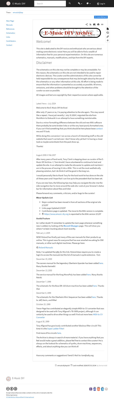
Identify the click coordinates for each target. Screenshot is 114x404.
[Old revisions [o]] (108, 32)
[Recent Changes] (90, 24)
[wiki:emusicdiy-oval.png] (70, 32)
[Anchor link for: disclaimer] (53, 62)
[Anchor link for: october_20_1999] (51, 304)
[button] (80, 3)
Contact (9, 45)
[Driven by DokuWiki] (106, 389)
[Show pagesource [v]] (108, 28)
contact (99, 128)
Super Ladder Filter (55, 328)
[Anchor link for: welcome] (53, 41)
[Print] (98, 24)
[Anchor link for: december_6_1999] (52, 293)
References (10, 29)
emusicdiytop (18, 12)
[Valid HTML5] (98, 389)
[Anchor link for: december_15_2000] (53, 259)
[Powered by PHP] (94, 389)
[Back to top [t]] (108, 40)
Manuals (9, 25)
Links (8, 37)
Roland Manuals (46, 247)
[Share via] (86, 24)
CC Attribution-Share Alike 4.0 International (20, 397)
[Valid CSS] (102, 389)
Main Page (10, 21)
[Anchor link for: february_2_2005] (51, 233)
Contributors (11, 41)
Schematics (10, 33)
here (101, 263)
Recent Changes (71, 225)
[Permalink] (102, 24)
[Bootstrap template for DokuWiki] (90, 389)
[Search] (70, 4)
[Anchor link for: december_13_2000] (53, 270)
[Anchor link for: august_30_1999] (50, 321)
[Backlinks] (108, 36)
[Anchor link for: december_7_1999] (52, 281)
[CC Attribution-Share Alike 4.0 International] (11, 388)
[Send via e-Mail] (94, 24)
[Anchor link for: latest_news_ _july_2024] (57, 103)
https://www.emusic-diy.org (56, 214)
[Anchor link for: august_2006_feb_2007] (57, 155)
